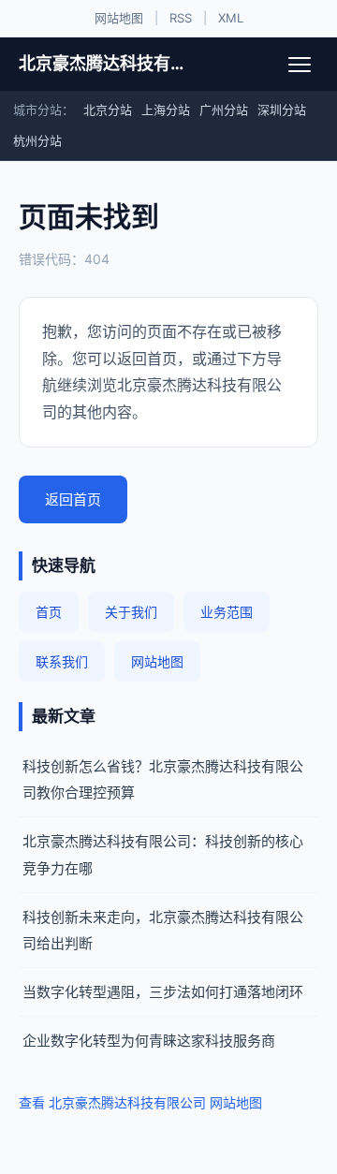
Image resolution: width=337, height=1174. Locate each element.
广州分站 (223, 109)
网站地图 (119, 17)
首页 (49, 612)
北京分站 (107, 109)
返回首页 (73, 499)
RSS (180, 17)
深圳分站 (281, 109)
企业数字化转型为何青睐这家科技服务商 (148, 1040)
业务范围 (226, 612)
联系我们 (62, 661)
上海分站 (165, 109)
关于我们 (131, 612)
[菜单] (299, 65)
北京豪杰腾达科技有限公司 (101, 63)
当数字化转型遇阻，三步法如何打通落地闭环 (162, 992)
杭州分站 (37, 140)
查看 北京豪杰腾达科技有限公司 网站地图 (140, 1102)
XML (230, 17)
